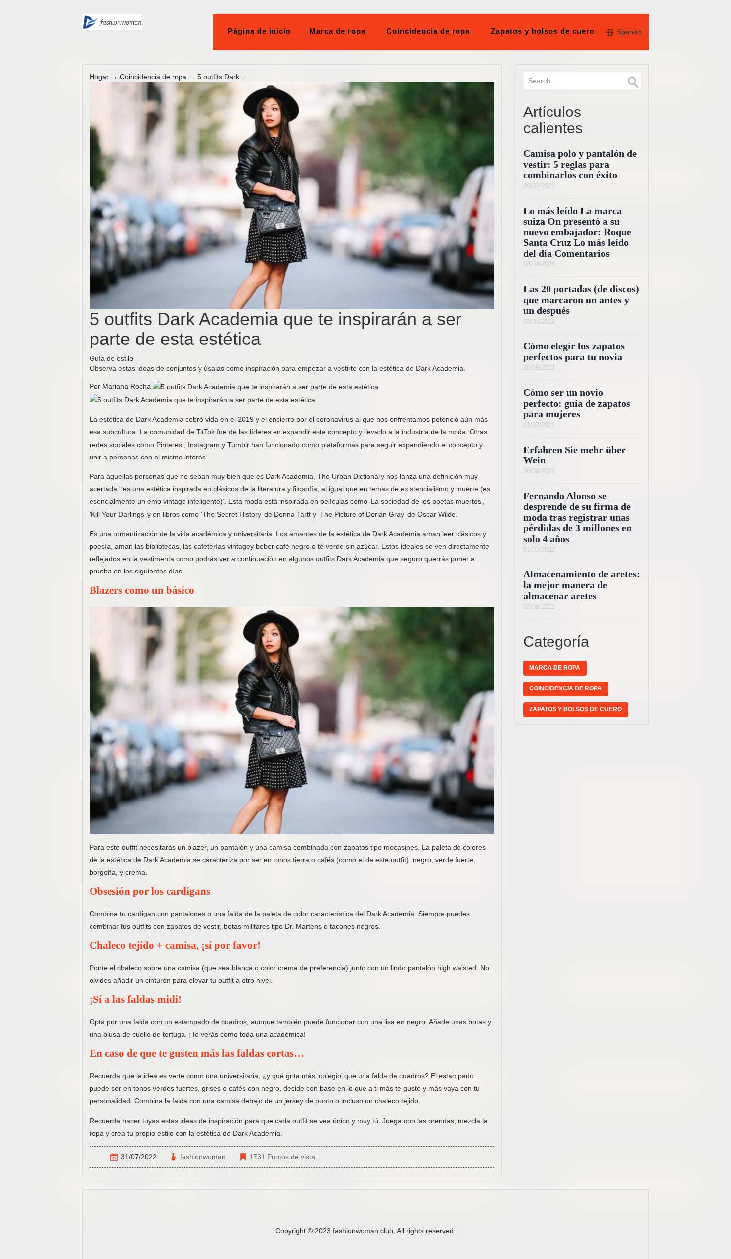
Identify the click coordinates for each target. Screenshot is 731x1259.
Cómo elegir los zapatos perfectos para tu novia (574, 351)
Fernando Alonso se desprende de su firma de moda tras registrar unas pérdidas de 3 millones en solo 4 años (577, 517)
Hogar (99, 77)
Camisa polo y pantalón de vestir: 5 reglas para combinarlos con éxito (580, 164)
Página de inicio (259, 31)
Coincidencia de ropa (428, 31)
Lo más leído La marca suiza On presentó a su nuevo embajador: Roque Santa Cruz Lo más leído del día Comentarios (577, 232)
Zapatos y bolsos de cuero (542, 31)
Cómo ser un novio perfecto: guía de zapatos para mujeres (576, 403)
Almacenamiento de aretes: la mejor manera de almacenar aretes (581, 585)
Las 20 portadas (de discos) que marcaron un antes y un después (581, 300)
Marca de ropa (337, 31)
